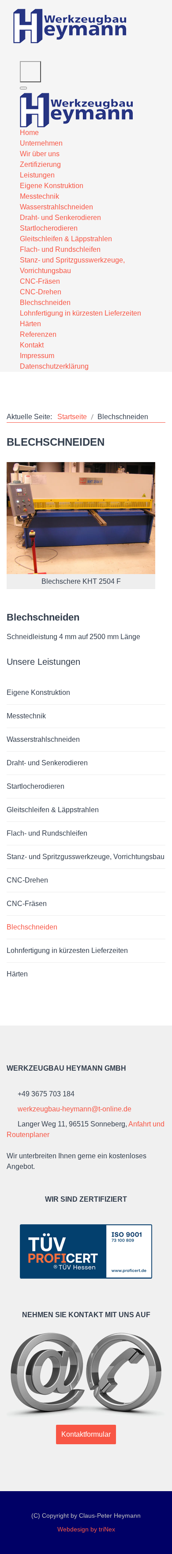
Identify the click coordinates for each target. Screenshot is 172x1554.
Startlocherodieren (35, 786)
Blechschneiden (32, 927)
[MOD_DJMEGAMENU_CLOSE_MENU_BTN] (23, 88)
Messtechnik (26, 716)
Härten (17, 974)
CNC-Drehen (27, 880)
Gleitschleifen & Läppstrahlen (53, 810)
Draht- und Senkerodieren (47, 763)
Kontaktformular (86, 1434)
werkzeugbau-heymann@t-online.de (74, 1109)
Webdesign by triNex (86, 1529)
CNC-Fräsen (27, 903)
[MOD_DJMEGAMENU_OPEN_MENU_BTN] (30, 71)
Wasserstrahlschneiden (43, 739)
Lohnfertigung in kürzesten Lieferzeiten (67, 950)
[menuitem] (29, 132)
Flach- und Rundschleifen (47, 833)
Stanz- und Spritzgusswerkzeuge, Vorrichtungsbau (86, 856)
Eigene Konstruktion (38, 692)
